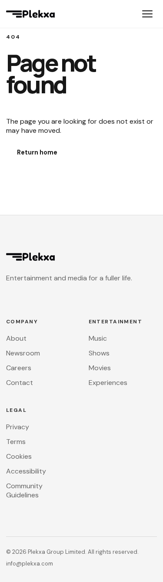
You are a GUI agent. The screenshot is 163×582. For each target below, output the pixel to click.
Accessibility (26, 471)
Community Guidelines (24, 490)
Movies (100, 367)
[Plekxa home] (30, 13)
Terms (16, 441)
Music (98, 338)
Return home (37, 152)
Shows (99, 353)
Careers (18, 367)
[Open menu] (147, 13)
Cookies (19, 456)
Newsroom (23, 353)
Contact (19, 382)
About (16, 338)
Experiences (108, 382)
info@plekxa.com (29, 563)
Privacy (17, 426)
